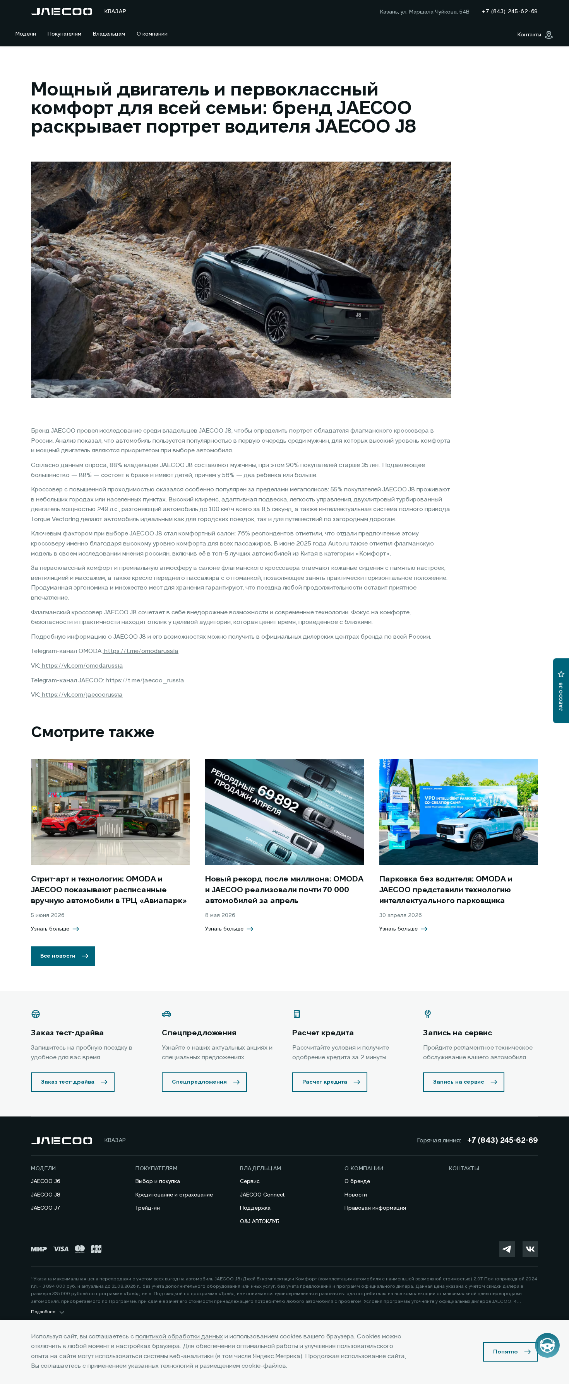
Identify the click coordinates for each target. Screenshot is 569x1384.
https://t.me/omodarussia (140, 651)
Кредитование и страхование (174, 1195)
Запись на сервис (458, 1082)
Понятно (505, 1352)
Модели (25, 34)
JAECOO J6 (45, 1181)
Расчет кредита (324, 1082)
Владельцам (109, 34)
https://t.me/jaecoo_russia (144, 681)
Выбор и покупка (157, 1181)
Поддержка (255, 1208)
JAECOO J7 (45, 1208)
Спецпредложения (199, 1082)
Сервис (250, 1181)
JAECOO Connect (262, 1195)
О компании (152, 34)
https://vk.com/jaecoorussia (81, 695)
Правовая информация (375, 1208)
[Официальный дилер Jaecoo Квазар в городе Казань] (61, 11)
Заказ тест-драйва (67, 1082)
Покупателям (64, 34)
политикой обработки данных (179, 1337)
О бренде (357, 1181)
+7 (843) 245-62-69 (502, 1141)
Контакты (464, 1168)
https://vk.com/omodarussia (81, 666)
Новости (355, 1195)
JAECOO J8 (45, 1195)
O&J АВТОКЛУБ (259, 1221)
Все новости (57, 956)
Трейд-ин (147, 1208)
